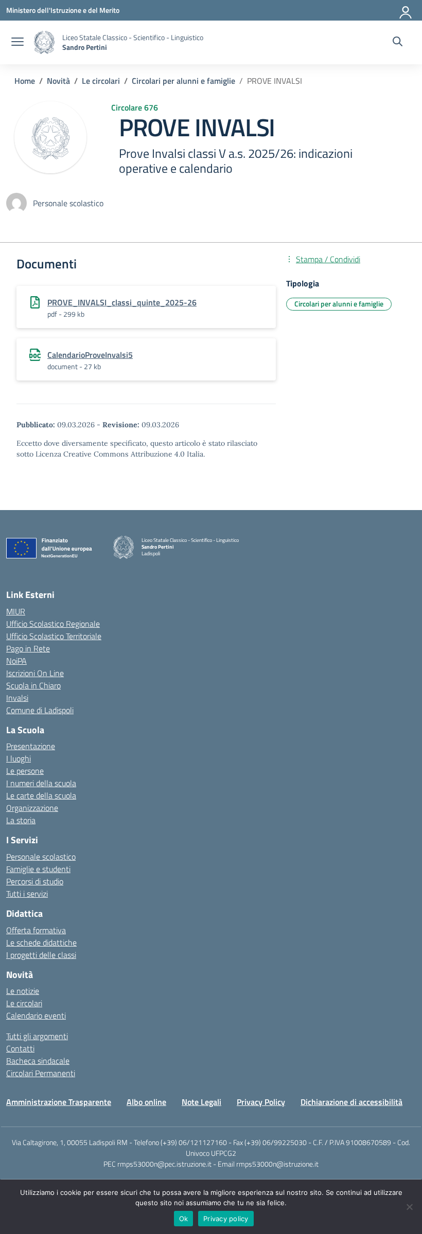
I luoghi (18, 758)
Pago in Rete (28, 648)
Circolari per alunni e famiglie (338, 303)
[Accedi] (406, 10)
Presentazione (30, 746)
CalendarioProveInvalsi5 (90, 355)
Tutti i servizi (27, 893)
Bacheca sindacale (37, 1061)
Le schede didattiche (41, 942)
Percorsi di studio (34, 881)
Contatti (20, 1048)
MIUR (15, 611)
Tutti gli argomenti (37, 1036)
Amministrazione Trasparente (58, 1102)
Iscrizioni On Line (35, 673)
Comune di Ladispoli (40, 710)
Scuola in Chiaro (33, 685)
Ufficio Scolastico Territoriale (53, 636)
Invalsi (17, 698)
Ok (183, 1218)
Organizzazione (32, 808)
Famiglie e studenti (38, 869)
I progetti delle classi (41, 955)
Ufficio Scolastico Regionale (53, 624)
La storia (21, 820)
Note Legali (201, 1102)
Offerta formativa (36, 930)
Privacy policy (226, 1218)
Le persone (25, 771)
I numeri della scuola (41, 783)
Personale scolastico (41, 856)
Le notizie (22, 991)
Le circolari (24, 1003)
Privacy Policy (261, 1102)
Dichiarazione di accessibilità (351, 1102)
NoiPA (16, 661)
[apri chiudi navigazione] (17, 43)
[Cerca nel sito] (398, 42)
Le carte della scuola (41, 795)
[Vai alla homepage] (44, 42)
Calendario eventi (36, 1015)
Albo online (146, 1102)
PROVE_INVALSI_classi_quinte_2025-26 (122, 302)
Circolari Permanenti (40, 1073)
